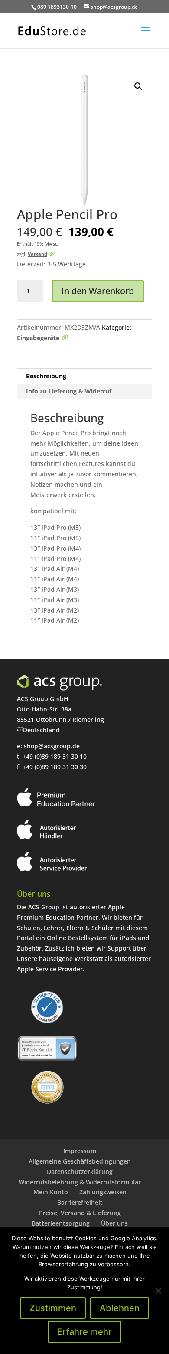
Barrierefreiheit (80, 1202)
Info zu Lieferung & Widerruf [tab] (68, 391)
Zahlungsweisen (103, 1192)
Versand (37, 254)
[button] (138, 86)
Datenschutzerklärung (80, 1171)
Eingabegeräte (38, 338)
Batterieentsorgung (61, 1223)
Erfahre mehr (84, 1332)
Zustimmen (52, 1308)
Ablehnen (120, 1308)
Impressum (79, 1151)
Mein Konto (50, 1192)
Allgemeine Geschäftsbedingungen (80, 1161)
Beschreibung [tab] (46, 376)
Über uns (114, 1223)
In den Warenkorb (98, 291)
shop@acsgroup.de (52, 746)
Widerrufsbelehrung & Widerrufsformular (80, 1182)
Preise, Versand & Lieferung (80, 1213)
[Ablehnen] (158, 1290)
